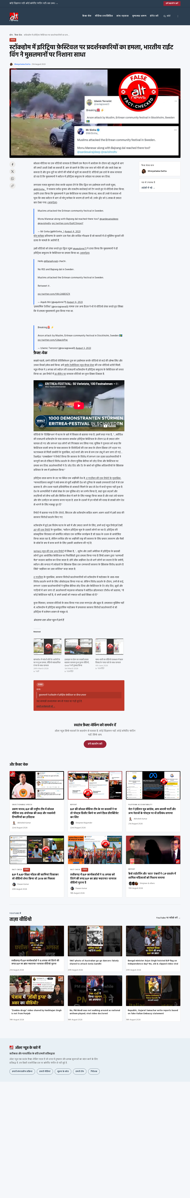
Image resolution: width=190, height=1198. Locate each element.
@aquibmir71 (80, 249)
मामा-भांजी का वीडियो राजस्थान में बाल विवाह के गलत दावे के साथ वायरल (109, 661)
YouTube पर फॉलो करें (168, 918)
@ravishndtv (44, 224)
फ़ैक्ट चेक (86, 16)
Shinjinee (143, 883)
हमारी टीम (80, 1071)
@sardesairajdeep (109, 219)
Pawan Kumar (23, 884)
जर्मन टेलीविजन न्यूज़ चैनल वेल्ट (79, 365)
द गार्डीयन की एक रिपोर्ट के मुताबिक (103, 478)
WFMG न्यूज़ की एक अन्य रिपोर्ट (49, 552)
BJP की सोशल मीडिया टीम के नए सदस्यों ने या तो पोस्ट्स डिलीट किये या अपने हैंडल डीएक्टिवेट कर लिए (94, 813)
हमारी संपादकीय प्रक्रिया (22, 1071)
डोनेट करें (154, 16)
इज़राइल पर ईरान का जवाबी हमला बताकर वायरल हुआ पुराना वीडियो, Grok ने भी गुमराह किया (77, 662)
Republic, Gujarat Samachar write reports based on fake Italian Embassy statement (153, 1012)
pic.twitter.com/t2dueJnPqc (53, 340)
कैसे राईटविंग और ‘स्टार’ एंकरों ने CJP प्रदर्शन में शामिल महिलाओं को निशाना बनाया (152, 876)
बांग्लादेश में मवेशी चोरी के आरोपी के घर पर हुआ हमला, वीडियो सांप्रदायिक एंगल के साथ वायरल (47, 662)
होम (11, 35)
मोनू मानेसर (39, 236)
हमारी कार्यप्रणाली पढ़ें (46, 706)
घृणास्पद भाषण (139, 16)
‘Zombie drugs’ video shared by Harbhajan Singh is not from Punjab (36, 1012)
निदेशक (94, 1071)
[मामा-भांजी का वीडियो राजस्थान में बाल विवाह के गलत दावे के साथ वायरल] (109, 647)
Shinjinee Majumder (84, 822)
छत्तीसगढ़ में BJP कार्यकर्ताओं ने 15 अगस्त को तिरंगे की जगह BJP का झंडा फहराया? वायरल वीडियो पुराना (35, 962)
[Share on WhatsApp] (12, 179)
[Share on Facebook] (12, 164)
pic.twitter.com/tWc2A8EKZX (54, 294)
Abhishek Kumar (24, 822)
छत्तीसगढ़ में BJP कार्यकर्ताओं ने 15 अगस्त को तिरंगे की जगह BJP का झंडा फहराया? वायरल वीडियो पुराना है (93, 879)
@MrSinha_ (40, 189)
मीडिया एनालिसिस (104, 16)
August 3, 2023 (83, 348)
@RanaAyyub (51, 261)
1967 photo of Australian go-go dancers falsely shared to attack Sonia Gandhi (94, 962)
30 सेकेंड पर (60, 374)
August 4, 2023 (72, 232)
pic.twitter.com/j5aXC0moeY (67, 224)
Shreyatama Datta (22, 64)
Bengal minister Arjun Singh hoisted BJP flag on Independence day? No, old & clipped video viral (153, 962)
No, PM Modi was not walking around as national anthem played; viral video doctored (95, 1012)
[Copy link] (12, 186)
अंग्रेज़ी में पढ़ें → (148, 188)
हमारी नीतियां (44, 1071)
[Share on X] (12, 171)
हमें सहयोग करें (172, 3)
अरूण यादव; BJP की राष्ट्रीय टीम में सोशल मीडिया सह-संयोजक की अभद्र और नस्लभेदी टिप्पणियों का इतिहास (33, 813)
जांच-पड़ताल (122, 16)
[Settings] (177, 16)
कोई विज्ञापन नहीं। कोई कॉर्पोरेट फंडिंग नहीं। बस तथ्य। (34, 3)
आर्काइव (52, 203)
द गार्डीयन (38, 577)
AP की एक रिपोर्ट (42, 530)
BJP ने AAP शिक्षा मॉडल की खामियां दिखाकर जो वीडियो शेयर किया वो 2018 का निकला (35, 877)
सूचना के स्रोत (63, 1071)
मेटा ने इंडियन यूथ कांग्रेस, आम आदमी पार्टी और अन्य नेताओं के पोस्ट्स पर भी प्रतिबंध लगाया (152, 811)
